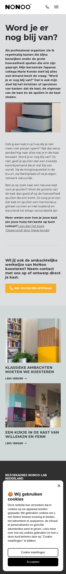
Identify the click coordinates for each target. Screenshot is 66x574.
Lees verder (14, 378)
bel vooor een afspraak (33, 288)
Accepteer (33, 561)
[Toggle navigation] (52, 7)
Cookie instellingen (33, 552)
